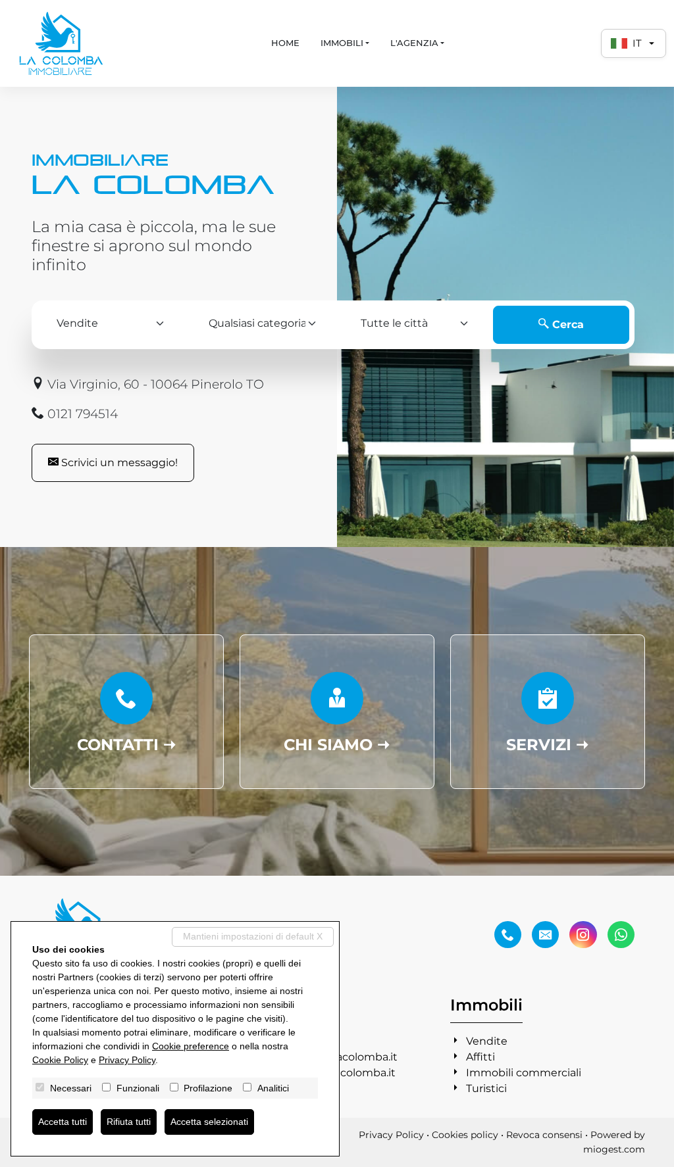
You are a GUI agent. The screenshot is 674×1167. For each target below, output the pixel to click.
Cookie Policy (60, 1060)
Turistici (486, 1088)
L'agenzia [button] (414, 42)
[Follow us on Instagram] (582, 935)
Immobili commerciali (523, 1072)
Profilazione (208, 1088)
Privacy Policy (391, 1135)
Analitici (273, 1088)
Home (285, 42)
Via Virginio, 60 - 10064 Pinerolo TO (154, 384)
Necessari (70, 1088)
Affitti (480, 1057)
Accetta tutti (62, 1121)
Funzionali (138, 1088)
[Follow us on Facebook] (507, 935)
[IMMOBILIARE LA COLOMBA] (61, 43)
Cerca (566, 324)
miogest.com (614, 1149)
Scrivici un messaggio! (118, 462)
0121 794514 (81, 413)
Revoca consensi (544, 1135)
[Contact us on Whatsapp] (621, 935)
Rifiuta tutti (129, 1121)
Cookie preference (190, 1046)
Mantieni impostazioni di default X (253, 936)
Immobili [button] (342, 42)
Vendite (486, 1041)
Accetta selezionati (209, 1121)
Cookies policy (465, 1135)
